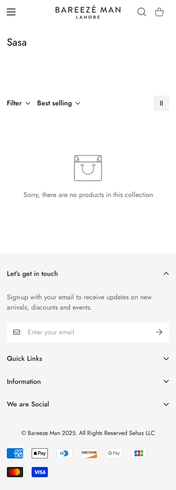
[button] (159, 12)
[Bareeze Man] (88, 12)
